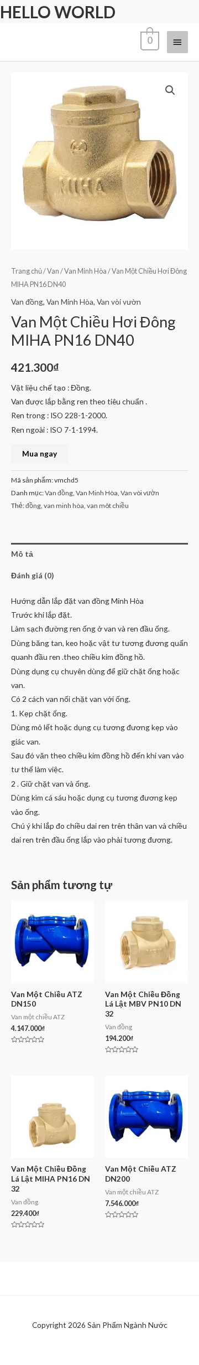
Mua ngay (39, 453)
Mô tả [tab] (22, 553)
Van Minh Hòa (85, 271)
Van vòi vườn (119, 301)
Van (53, 271)
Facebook (36, 1353)
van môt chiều (108, 505)
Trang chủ (26, 271)
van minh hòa (64, 505)
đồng (33, 505)
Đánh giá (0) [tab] (32, 575)
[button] (170, 90)
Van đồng (27, 301)
